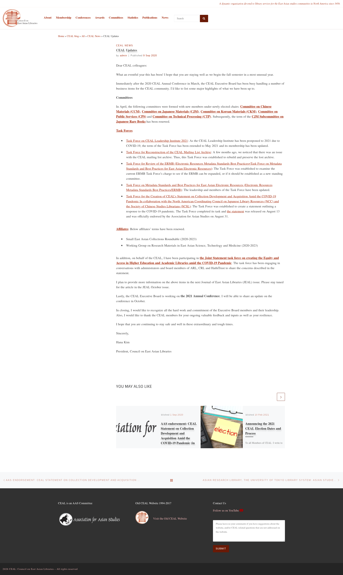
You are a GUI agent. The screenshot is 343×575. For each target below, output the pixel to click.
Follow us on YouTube (226, 510)
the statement (235, 211)
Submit (221, 548)
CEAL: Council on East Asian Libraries (31, 569)
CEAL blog (73, 36)
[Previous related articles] (272, 397)
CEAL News (94, 36)
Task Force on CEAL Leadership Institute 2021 (157, 140)
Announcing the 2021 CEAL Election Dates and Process (263, 428)
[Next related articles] (281, 397)
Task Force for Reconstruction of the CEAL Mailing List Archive (168, 152)
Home (61, 36)
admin (123, 55)
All (83, 36)
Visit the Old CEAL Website (170, 518)
